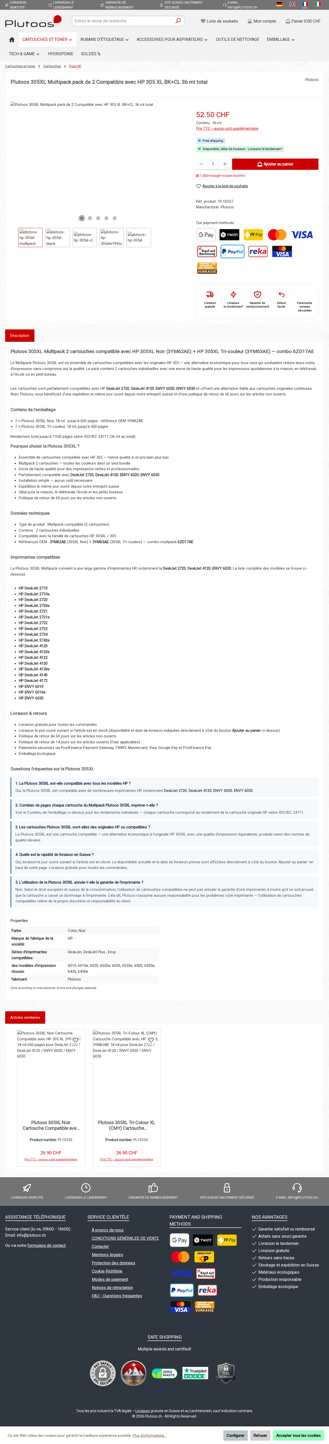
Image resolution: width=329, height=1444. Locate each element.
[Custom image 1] (206, 235)
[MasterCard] (277, 235)
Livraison (142, 1411)
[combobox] (122, 21)
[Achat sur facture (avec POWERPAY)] (207, 251)
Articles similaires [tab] (25, 1017)
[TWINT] (229, 235)
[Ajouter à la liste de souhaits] (75, 1039)
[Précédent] (14, 162)
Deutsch (280, 5)
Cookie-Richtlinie (107, 1271)
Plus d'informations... (150, 1435)
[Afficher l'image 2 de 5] (90, 218)
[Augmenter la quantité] (225, 164)
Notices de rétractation (112, 1287)
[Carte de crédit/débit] (282, 251)
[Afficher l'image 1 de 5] (82, 218)
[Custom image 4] (226, 1373)
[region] (98, 174)
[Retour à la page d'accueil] (33, 21)
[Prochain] (182, 162)
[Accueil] (12, 39)
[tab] (19, 335)
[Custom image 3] (195, 1373)
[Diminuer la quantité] (201, 164)
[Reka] (258, 251)
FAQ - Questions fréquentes (117, 1295)
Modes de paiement (110, 1279)
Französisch (306, 5)
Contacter (100, 1246)
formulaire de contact (47, 1245)
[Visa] (301, 235)
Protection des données (113, 1263)
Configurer (235, 1435)
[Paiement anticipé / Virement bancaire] (207, 268)
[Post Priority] (204, 1257)
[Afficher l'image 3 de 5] (98, 218)
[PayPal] (232, 251)
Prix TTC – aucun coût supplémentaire (227, 128)
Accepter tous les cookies (298, 1435)
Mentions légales (107, 1254)
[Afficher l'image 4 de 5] (106, 218)
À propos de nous (108, 1230)
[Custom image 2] (164, 1373)
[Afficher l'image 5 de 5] (115, 218)
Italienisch (319, 5)
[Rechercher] (178, 21)
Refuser (260, 1435)
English (293, 5)
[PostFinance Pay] (253, 235)
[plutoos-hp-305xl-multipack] (98, 157)
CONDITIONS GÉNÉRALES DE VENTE (125, 1238)
